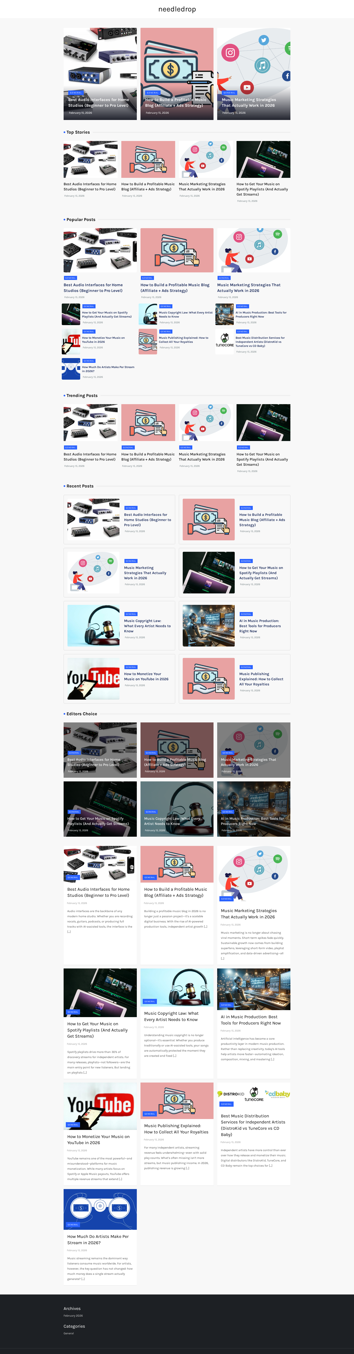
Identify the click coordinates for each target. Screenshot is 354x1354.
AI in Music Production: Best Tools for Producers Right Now (260, 626)
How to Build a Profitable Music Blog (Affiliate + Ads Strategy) (262, 520)
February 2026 (73, 1315)
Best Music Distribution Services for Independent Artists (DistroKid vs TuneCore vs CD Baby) (260, 342)
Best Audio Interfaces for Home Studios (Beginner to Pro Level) (147, 520)
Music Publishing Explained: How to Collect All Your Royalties (261, 679)
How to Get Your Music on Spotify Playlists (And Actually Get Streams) (262, 189)
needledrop (177, 9)
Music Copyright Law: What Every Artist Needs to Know (147, 626)
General (76, 92)
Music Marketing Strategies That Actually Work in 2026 (145, 573)
